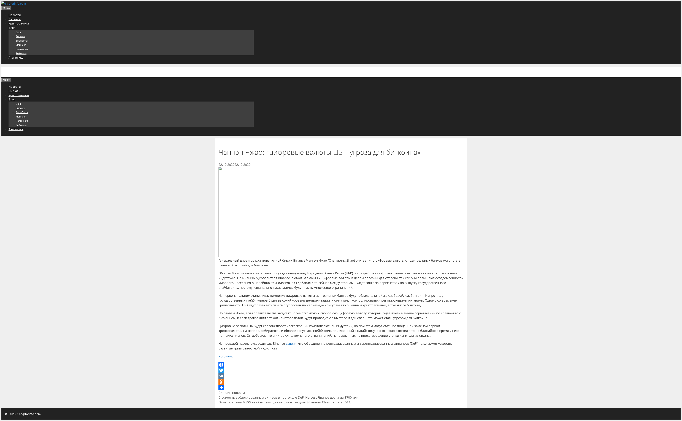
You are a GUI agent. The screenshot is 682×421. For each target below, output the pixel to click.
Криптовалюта (19, 23)
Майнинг (21, 44)
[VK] (341, 376)
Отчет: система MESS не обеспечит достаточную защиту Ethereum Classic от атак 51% (284, 402)
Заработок (22, 40)
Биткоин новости (231, 392)
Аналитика (16, 57)
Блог (12, 27)
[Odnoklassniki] (341, 382)
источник (225, 356)
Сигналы (15, 19)
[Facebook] (341, 365)
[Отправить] (341, 387)
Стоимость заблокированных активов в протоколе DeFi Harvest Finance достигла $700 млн (288, 397)
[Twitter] (341, 370)
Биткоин (20, 36)
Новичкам (22, 49)
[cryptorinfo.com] (13, 3)
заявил (291, 343)
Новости (15, 15)
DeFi (18, 32)
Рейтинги (21, 53)
